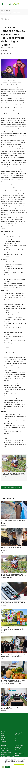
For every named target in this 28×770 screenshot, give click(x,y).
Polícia (3, 733)
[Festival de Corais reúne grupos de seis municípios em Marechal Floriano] (14, 648)
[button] (6, 482)
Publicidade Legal (19, 754)
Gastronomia (4, 748)
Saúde (3, 737)
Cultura (17, 737)
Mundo (17, 741)
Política (3, 739)
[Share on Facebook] (1, 53)
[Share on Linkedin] (4, 53)
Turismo (3, 741)
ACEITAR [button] (7, 767)
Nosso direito (4, 754)
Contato (17, 751)
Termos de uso (19, 745)
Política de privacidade (18, 748)
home (2, 10)
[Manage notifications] (3, 767)
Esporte (17, 735)
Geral (2, 735)
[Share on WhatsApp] (10, 53)
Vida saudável (5, 750)
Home (3, 731)
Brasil (16, 739)
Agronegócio (18, 733)
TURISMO (7, 10)
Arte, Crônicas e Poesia (7, 756)
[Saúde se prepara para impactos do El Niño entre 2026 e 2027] (14, 700)
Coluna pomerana (6, 752)
